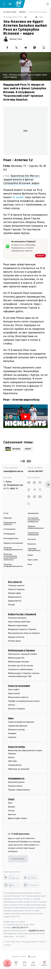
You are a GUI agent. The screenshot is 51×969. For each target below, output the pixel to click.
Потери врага (14, 641)
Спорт (11, 799)
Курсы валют (14, 693)
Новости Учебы (16, 746)
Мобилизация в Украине (21, 650)
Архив (30, 555)
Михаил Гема (16, 39)
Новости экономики (19, 685)
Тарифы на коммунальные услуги (24, 701)
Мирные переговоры (18, 625)
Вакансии (32, 544)
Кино (11, 718)
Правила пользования (13, 543)
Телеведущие (9, 534)
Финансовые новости (18, 697)
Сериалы (12, 737)
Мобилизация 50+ (16, 658)
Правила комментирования (36, 527)
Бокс (10, 803)
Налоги (11, 705)
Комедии (12, 733)
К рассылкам (18, 859)
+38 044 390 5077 (35, 471)
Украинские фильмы (17, 725)
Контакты (32, 539)
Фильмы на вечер (16, 729)
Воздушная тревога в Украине (22, 629)
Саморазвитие (15, 765)
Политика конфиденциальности (13, 549)
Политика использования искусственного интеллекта (10, 557)
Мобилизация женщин (18, 661)
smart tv (12, 885)
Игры (30, 564)
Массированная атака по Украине (24, 633)
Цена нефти (13, 689)
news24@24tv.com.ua (13, 471)
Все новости (15, 581)
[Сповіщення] (47, 4)
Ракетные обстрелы (17, 618)
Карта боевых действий (19, 621)
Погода (11, 604)
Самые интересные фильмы (21, 722)
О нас (6, 513)
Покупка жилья (15, 786)
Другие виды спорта (17, 818)
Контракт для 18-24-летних (20, 665)
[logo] (18, 4)
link (28, 482)
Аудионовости (14, 601)
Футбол (22, 12)
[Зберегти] (44, 47)
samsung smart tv (31, 885)
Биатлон (12, 814)
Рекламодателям (11, 538)
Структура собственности (34, 549)
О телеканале (9, 529)
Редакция (8, 518)
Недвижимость (16, 778)
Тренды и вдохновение (19, 790)
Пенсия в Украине (16, 708)
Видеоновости (15, 597)
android (12, 877)
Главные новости (16, 585)
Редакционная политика (10, 523)
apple (31, 877)
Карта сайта (33, 560)
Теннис (11, 810)
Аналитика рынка (16, 782)
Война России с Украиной (22, 614)
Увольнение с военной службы (22, 654)
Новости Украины (16, 589)
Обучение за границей (18, 769)
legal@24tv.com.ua (36, 930)
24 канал (18, 197)
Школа (11, 757)
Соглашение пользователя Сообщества (34, 520)
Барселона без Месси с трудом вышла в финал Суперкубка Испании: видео (21, 179)
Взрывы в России (16, 637)
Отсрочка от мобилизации (20, 669)
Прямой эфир (14, 593)
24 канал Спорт (10, 12)
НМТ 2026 (12, 761)
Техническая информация (33, 534)
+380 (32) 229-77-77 (20, 927)
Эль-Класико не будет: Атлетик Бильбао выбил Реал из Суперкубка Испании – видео (38, 12)
